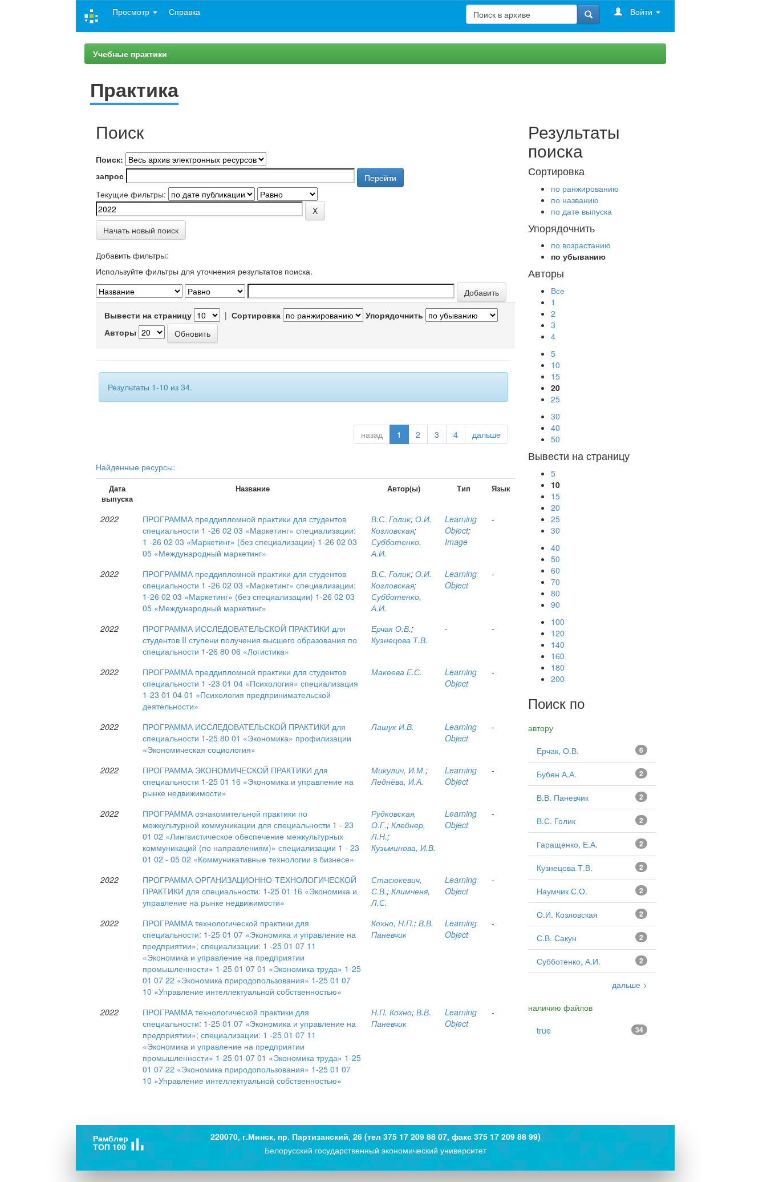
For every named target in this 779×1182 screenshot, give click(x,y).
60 (555, 570)
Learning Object (461, 524)
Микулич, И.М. (398, 770)
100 (558, 621)
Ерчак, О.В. (558, 750)
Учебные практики (130, 53)
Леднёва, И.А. (397, 781)
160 (558, 655)
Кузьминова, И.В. (403, 847)
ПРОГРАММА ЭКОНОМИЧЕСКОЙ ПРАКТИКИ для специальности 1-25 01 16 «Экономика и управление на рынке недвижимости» (248, 781)
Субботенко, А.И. (569, 961)
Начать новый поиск (140, 230)
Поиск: (109, 159)
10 (555, 364)
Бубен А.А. (557, 774)
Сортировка (256, 315)
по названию (575, 199)
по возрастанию (581, 245)
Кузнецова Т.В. (399, 640)
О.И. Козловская (401, 524)
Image (456, 541)
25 (555, 399)
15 (555, 376)
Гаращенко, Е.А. (567, 844)
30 (555, 416)
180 (558, 667)
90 (555, 604)
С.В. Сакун (557, 937)
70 (555, 581)
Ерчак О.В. (391, 628)
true (544, 1030)
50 (555, 439)
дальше (486, 434)
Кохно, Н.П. (392, 923)
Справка (184, 11)
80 (555, 593)
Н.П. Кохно (391, 1012)
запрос (110, 175)
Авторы (120, 332)
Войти (641, 11)
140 (558, 644)
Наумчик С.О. (562, 891)
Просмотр (132, 11)
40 (555, 427)
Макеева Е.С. (396, 671)
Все (558, 290)
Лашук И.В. (392, 726)
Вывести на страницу (148, 315)
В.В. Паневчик (402, 928)
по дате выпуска (581, 211)
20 (555, 507)
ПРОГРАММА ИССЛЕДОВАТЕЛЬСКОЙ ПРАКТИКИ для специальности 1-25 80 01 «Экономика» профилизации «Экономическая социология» (247, 738)
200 (558, 678)
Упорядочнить (394, 315)
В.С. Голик (391, 519)
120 (558, 633)
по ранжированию (585, 188)
